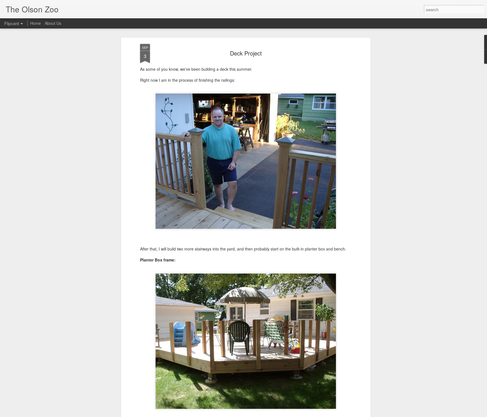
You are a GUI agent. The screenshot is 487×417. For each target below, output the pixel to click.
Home (35, 23)
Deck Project (246, 53)
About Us (53, 23)
